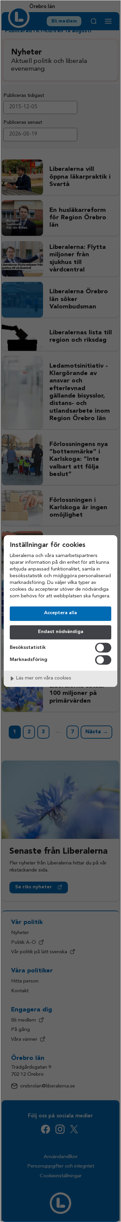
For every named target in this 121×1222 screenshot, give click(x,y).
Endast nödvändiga (60, 631)
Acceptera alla (60, 613)
